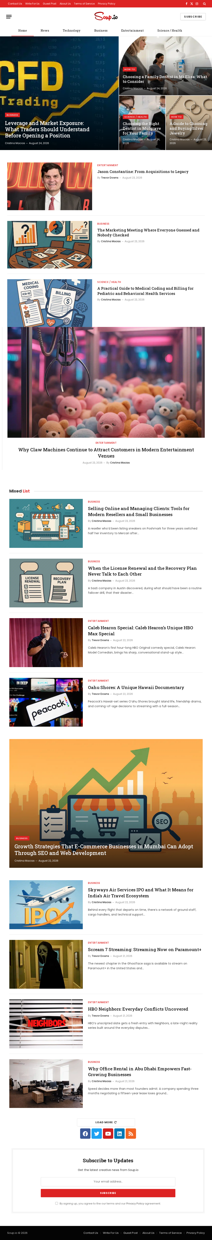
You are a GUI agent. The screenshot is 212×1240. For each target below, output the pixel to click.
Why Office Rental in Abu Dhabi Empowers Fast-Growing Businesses (140, 1072)
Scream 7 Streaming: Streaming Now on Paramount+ (144, 949)
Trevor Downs (109, 177)
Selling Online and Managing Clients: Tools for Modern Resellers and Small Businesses (138, 511)
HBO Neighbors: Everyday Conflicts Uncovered (138, 1009)
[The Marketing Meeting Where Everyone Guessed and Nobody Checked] (49, 245)
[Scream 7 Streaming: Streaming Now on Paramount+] (46, 964)
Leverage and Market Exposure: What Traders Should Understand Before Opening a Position (47, 129)
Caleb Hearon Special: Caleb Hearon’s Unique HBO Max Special (140, 631)
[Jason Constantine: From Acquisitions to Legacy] (49, 186)
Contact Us (15, 3)
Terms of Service (84, 3)
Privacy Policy (106, 3)
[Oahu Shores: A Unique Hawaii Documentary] (46, 702)
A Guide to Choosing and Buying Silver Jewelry (188, 128)
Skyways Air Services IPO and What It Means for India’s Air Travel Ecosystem (140, 893)
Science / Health (169, 30)
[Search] (204, 3)
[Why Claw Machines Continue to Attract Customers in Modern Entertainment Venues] (106, 382)
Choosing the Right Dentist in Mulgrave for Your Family (142, 128)
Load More (104, 1122)
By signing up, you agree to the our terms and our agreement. (110, 1203)
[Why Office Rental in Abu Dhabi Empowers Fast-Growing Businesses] (46, 1083)
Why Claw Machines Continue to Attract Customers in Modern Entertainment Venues (106, 453)
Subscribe (193, 17)
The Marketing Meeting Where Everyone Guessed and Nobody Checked (148, 232)
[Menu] (9, 16)
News (45, 30)
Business (100, 30)
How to (129, 69)
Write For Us (32, 3)
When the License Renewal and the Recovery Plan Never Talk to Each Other (142, 571)
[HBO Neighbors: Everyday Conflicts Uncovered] (46, 1023)
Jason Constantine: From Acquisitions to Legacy (143, 171)
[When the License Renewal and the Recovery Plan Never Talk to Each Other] (46, 583)
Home (22, 30)
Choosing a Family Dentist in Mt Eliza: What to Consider (165, 79)
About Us (65, 3)
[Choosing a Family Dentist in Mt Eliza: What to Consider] (165, 65)
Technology (72, 30)
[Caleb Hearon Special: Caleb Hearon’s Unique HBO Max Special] (46, 642)
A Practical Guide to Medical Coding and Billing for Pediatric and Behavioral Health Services (145, 291)
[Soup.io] (106, 16)
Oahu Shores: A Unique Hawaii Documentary (136, 687)
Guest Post (49, 3)
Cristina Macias (15, 143)
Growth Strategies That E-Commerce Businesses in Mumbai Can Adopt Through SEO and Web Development (103, 849)
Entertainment (132, 30)
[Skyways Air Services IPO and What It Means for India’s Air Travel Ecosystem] (46, 904)
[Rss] (131, 1133)
